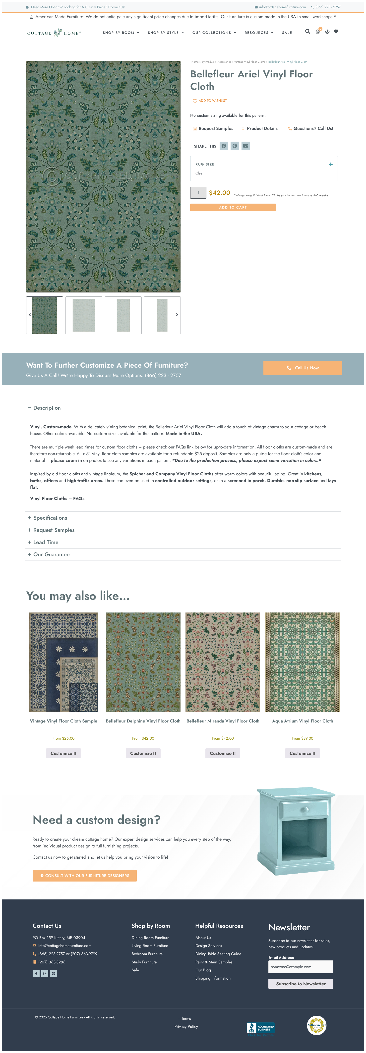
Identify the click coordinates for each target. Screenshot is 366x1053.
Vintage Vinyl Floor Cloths (249, 62)
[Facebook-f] (36, 973)
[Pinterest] (53, 973)
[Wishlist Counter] (337, 31)
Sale (287, 32)
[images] (103, 177)
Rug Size (205, 164)
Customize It (63, 753)
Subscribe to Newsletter (301, 984)
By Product (208, 62)
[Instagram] (44, 973)
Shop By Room (118, 32)
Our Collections (211, 32)
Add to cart (233, 207)
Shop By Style (163, 32)
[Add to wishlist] (93, 620)
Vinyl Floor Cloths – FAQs (57, 498)
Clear (199, 173)
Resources (257, 32)
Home (195, 62)
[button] (30, 176)
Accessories (224, 62)
